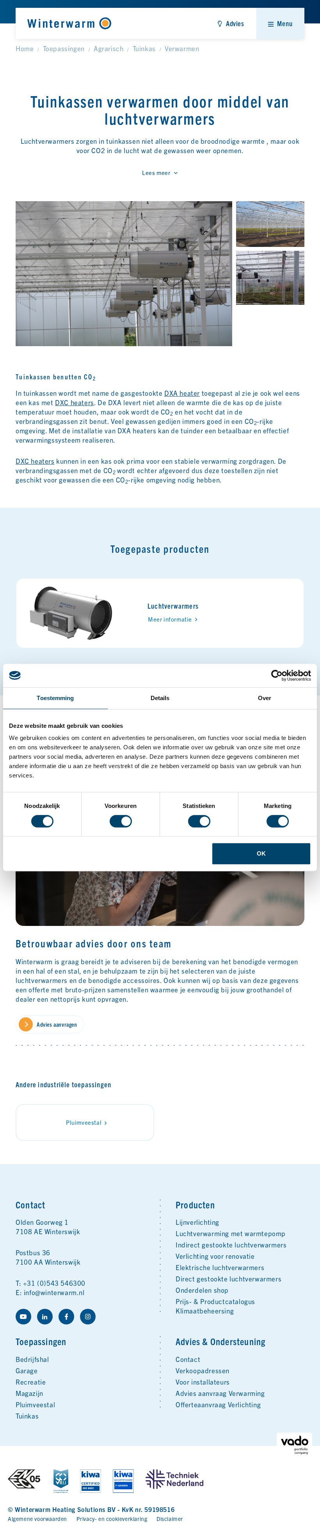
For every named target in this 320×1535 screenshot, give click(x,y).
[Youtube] (23, 1316)
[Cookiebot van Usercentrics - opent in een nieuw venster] (277, 675)
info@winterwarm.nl (54, 1292)
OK (261, 853)
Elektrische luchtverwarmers (220, 1267)
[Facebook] (66, 1316)
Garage (27, 1370)
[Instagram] (88, 1316)
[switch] (121, 821)
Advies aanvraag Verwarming (220, 1393)
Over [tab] (264, 698)
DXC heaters (74, 402)
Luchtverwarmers (173, 605)
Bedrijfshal (32, 1359)
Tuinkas (27, 1416)
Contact (188, 1359)
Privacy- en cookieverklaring (112, 1518)
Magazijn (29, 1393)
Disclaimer (169, 1518)
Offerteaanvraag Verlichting (218, 1404)
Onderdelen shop (202, 1290)
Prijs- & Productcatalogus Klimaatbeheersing (215, 1306)
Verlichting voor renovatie (215, 1256)
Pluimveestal (83, 1122)
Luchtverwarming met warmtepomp (231, 1233)
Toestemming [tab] (55, 698)
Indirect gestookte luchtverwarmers (231, 1244)
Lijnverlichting (197, 1222)
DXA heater (182, 393)
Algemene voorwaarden (37, 1518)
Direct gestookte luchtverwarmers (228, 1278)
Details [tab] (160, 698)
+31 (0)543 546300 (54, 1283)
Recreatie (31, 1382)
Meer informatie (170, 619)
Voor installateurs (203, 1382)
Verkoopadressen (202, 1370)
